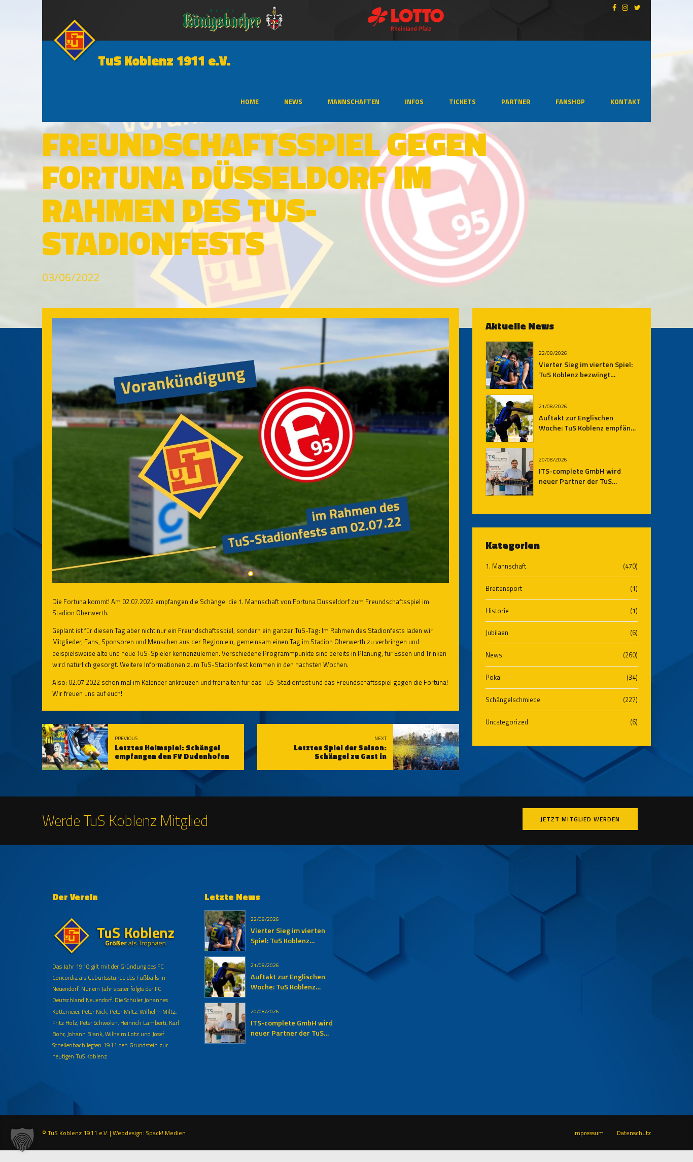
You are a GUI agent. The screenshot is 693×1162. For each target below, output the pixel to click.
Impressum (588, 1133)
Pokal (494, 677)
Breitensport (504, 588)
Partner (515, 101)
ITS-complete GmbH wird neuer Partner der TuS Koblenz (580, 481)
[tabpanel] (250, 450)
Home (249, 101)
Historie (497, 611)
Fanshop (570, 101)
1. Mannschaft (506, 566)
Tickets (462, 101)
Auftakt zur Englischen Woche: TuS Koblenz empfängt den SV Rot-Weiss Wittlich (588, 428)
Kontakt (625, 101)
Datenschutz (634, 1133)
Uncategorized (507, 722)
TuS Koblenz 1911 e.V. (164, 61)
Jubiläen (497, 632)
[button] (22, 1139)
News (293, 101)
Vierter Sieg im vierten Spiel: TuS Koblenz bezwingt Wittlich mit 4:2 (586, 374)
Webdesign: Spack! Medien (149, 1133)
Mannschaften (353, 101)
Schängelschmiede (513, 699)
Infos (414, 101)
